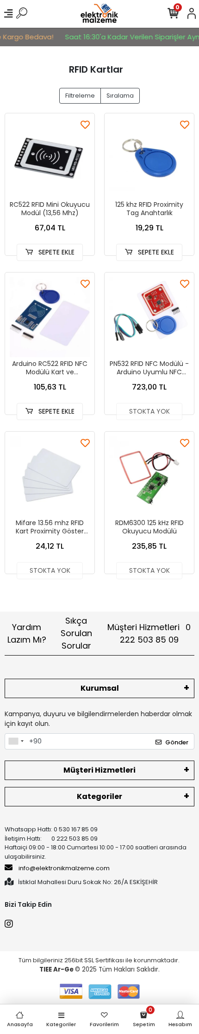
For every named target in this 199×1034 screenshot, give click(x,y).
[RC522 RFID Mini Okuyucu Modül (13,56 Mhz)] (50, 158)
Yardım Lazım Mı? (26, 633)
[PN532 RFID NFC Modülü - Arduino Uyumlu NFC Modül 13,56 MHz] (149, 317)
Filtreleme (80, 95)
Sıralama (120, 95)
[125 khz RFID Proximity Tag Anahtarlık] (149, 158)
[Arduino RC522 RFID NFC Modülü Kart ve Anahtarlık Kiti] (50, 317)
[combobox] (15, 741)
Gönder (176, 742)
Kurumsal (100, 688)
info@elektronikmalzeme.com (64, 868)
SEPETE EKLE (56, 252)
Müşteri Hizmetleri (149, 633)
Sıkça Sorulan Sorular (76, 633)
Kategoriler (99, 796)
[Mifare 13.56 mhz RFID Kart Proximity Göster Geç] (50, 476)
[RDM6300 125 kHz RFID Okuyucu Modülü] (149, 476)
